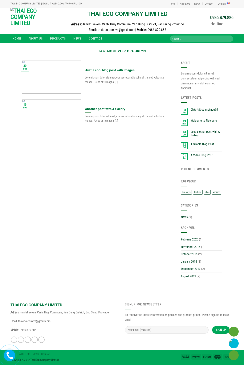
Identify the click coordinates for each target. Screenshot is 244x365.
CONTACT (95, 38)
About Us (185, 3)
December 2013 (191, 269)
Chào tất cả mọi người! (204, 109)
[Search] (229, 39)
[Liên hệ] (9, 354)
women (216, 192)
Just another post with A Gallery (205, 133)
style (207, 192)
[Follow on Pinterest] (41, 340)
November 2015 (190, 247)
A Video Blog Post (202, 155)
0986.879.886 (222, 17)
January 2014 (189, 261)
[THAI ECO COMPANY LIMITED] (29, 21)
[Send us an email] (34, 340)
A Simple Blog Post (202, 144)
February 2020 (189, 239)
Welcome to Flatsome (204, 120)
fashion (197, 192)
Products (58, 38)
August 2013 (188, 276)
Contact (209, 3)
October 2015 (189, 254)
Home (172, 3)
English (222, 3)
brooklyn (186, 192)
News (197, 3)
